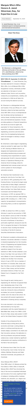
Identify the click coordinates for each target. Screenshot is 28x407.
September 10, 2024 (19, 18)
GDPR (5, 397)
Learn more (13, 393)
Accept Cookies (8, 401)
